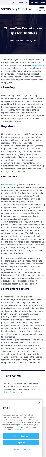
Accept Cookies (21, 436)
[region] (21, 428)
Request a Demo (38, 2)
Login (12, 2)
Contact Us (22, 2)
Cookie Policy (19, 429)
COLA (32, 145)
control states (9, 184)
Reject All (21, 443)
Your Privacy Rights (21, 449)
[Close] (39, 403)
